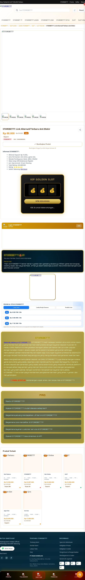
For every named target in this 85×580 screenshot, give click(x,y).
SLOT (74, 20)
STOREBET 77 (17, 20)
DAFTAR (39, 577)
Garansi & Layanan (66, 559)
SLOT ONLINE (40, 26)
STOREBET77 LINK (47, 20)
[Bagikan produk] (80, 130)
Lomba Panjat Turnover (42, 307)
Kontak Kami (34, 545)
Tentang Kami (34, 542)
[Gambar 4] (27, 116)
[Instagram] (6, 558)
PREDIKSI (54, 577)
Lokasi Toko (34, 549)
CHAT (77, 577)
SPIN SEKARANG (42, 201)
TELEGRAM (24, 577)
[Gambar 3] (20, 116)
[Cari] (17, 10)
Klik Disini (24, 169)
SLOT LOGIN (13, 26)
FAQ (31, 552)
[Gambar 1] (5, 116)
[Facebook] (2, 558)
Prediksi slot (68, 307)
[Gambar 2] (12, 116)
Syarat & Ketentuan (66, 542)
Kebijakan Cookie (65, 549)
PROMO (8, 577)
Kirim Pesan (9, 548)
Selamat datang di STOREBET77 (17, 342)
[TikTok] (11, 558)
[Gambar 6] (42, 116)
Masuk (83, 2)
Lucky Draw (16, 307)
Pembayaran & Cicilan (67, 555)
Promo (72, 2)
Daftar (77, 2)
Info (79, 226)
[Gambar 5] (35, 116)
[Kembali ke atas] (80, 569)
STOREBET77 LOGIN (32, 20)
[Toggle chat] (80, 574)
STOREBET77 (64, 2)
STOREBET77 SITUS (63, 20)
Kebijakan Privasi (65, 545)
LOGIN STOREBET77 (24, 26)
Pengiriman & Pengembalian (69, 552)
